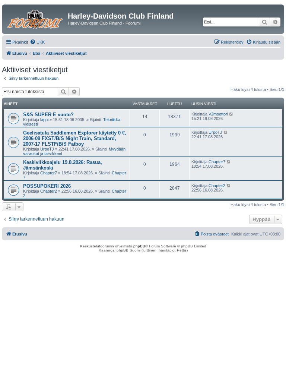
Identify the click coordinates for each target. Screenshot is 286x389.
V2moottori (218, 114)
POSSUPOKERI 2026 (47, 186)
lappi (44, 119)
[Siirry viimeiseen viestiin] (231, 114)
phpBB (139, 246)
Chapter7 (48, 173)
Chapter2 (48, 191)
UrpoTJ (47, 149)
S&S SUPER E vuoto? (48, 114)
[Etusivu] (36, 18)
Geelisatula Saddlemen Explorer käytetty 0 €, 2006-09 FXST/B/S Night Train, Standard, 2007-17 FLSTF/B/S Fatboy (74, 138)
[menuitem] (37, 42)
